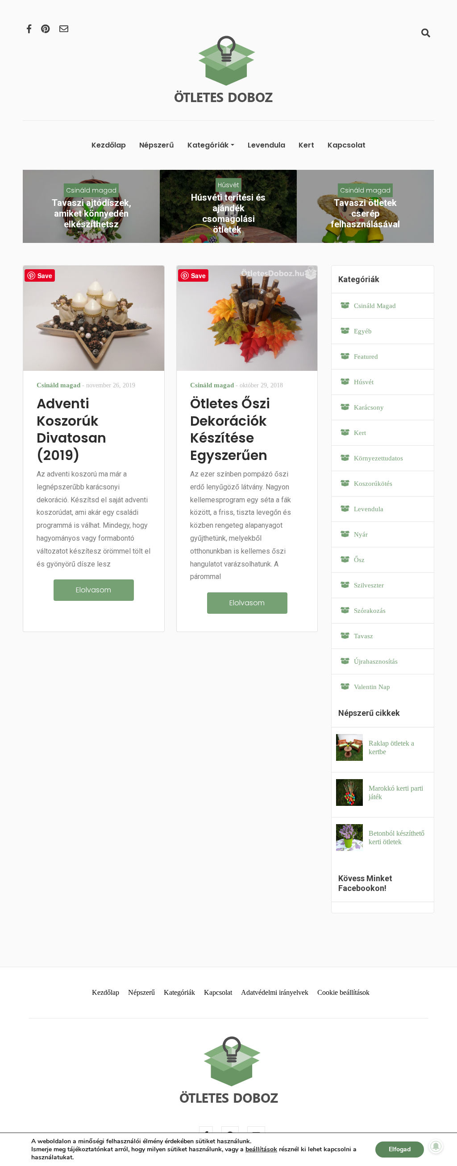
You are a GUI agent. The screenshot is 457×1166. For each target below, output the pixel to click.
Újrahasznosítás (376, 661)
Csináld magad (91, 189)
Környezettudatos (378, 458)
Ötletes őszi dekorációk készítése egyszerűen (230, 429)
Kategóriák (207, 145)
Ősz (359, 559)
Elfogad (400, 1149)
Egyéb (363, 331)
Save (44, 275)
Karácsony (369, 407)
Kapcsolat (347, 145)
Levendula (266, 145)
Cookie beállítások (343, 992)
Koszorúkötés (373, 483)
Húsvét (228, 184)
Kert (306, 145)
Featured (366, 356)
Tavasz (363, 636)
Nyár (361, 534)
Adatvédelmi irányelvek (274, 992)
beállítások (261, 1149)
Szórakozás (370, 610)
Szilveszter (369, 585)
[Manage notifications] (436, 1146)
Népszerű (156, 145)
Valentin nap (372, 686)
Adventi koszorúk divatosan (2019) (71, 429)
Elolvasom (93, 590)
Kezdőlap (108, 145)
